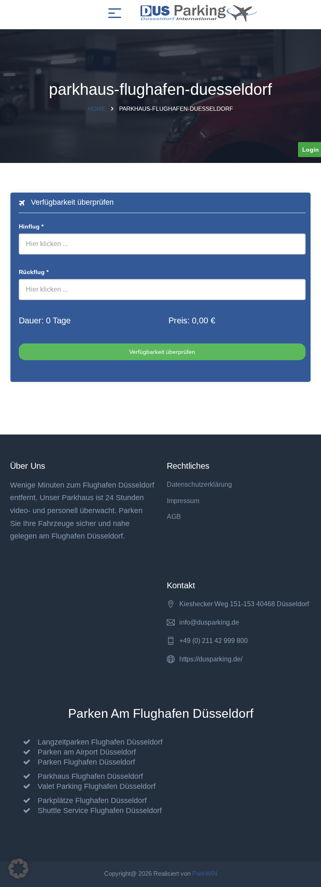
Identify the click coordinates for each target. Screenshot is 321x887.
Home (96, 108)
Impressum (183, 500)
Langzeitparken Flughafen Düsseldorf (100, 742)
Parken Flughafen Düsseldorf (86, 762)
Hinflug (31, 226)
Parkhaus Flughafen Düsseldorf (90, 776)
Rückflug (33, 272)
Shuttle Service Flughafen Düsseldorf (100, 810)
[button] (18, 868)
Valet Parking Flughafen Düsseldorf (96, 786)
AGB (174, 516)
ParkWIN (204, 873)
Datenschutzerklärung (199, 484)
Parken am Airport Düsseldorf (87, 752)
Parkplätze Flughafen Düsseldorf (92, 800)
